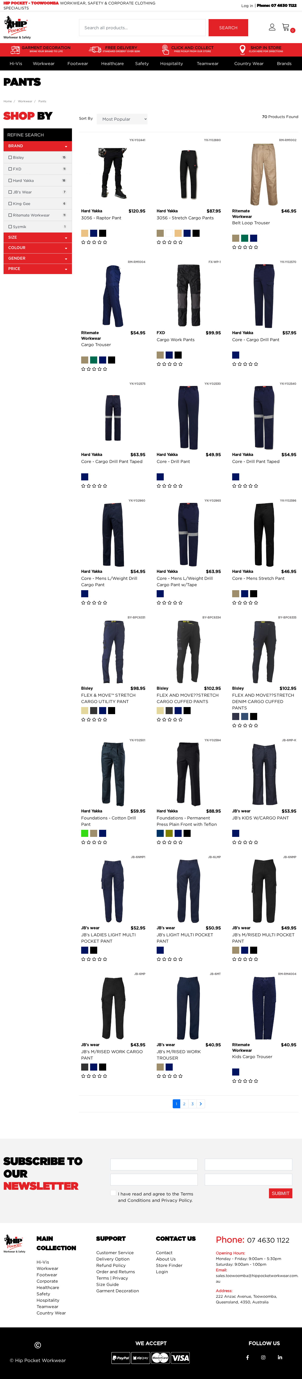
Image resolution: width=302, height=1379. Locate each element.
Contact (164, 1252)
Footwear (77, 63)
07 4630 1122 (268, 1240)
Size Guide (107, 1284)
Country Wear (249, 63)
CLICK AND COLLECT (192, 48)
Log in (247, 6)
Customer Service (115, 1252)
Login (162, 1271)
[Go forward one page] (201, 1103)
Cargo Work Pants (176, 339)
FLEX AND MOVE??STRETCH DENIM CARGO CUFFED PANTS (263, 701)
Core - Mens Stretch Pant (258, 578)
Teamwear (207, 63)
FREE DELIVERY (121, 48)
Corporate (47, 1281)
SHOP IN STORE (266, 48)
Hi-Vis (16, 63)
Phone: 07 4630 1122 (277, 6)
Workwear (44, 63)
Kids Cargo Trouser (252, 1056)
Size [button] (12, 237)
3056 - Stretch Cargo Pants (185, 218)
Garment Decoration (117, 1291)
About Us (166, 1259)
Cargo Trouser (96, 344)
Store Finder (169, 1265)
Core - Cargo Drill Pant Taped (112, 461)
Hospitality (171, 63)
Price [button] (14, 269)
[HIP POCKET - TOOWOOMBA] (17, 27)
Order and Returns (115, 1271)
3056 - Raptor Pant (101, 218)
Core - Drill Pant (173, 461)
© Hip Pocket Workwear (38, 1360)
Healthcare (112, 63)
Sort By (86, 118)
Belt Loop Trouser (251, 223)
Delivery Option (113, 1259)
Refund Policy (111, 1265)
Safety (142, 63)
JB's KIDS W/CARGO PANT (260, 818)
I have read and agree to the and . (155, 1197)
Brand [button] (15, 146)
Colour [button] (16, 248)
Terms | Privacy (112, 1278)
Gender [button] (16, 258)
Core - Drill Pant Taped (256, 461)
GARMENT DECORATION (46, 48)
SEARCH (228, 27)
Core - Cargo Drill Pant (255, 339)
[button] (272, 28)
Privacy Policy (176, 1200)
